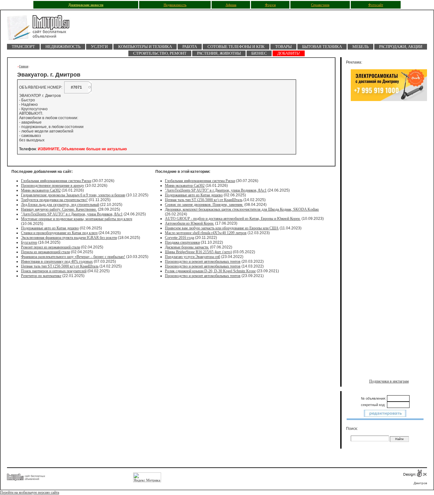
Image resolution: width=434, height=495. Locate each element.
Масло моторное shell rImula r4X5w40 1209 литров (206, 233)
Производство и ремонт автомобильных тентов (203, 261)
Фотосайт (375, 5)
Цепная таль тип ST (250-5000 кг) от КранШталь (59, 266)
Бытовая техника (322, 46)
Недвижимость (175, 5)
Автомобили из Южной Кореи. (189, 223)
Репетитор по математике (41, 276)
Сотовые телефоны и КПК (236, 46)
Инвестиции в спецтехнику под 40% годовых (57, 261)
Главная (23, 66)
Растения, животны (219, 53)
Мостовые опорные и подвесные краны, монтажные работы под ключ (76, 219)
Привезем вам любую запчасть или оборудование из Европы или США (222, 228)
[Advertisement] (389, 170)
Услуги (99, 46)
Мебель (360, 46)
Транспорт (23, 46)
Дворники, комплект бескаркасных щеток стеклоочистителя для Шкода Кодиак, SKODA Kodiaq (242, 209)
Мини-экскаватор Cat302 (41, 190)
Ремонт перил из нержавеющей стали (50, 247)
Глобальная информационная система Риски (56, 181)
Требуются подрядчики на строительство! (54, 200)
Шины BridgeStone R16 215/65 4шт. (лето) (198, 252)
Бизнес (259, 53)
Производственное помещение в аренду (52, 185)
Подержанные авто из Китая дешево (50, 228)
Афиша (231, 5)
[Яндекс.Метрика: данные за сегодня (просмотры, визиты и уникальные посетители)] (147, 477)
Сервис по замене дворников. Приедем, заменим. (204, 204)
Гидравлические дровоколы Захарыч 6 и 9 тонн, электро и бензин (73, 195)
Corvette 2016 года (179, 237)
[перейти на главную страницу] (42, 29)
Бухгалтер (29, 242)
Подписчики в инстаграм (389, 381)
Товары (283, 46)
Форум (270, 5)
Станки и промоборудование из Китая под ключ (59, 233)
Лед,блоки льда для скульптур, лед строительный (60, 204)
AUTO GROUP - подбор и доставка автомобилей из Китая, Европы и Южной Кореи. (233, 218)
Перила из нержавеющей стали (45, 252)
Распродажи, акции (400, 46)
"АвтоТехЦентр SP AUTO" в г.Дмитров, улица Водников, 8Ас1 (72, 214)
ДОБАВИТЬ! (288, 53)
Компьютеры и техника (145, 46)
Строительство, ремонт (159, 53)
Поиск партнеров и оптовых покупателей (53, 271)
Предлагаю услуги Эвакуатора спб (192, 256)
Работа (189, 46)
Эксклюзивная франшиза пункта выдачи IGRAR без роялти (69, 237)
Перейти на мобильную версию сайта (29, 492)
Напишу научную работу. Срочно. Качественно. (59, 209)
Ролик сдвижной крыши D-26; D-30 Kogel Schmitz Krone (210, 271)
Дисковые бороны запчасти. (187, 247)
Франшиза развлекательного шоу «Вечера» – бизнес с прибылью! (73, 256)
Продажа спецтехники (182, 242)
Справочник (320, 5)
